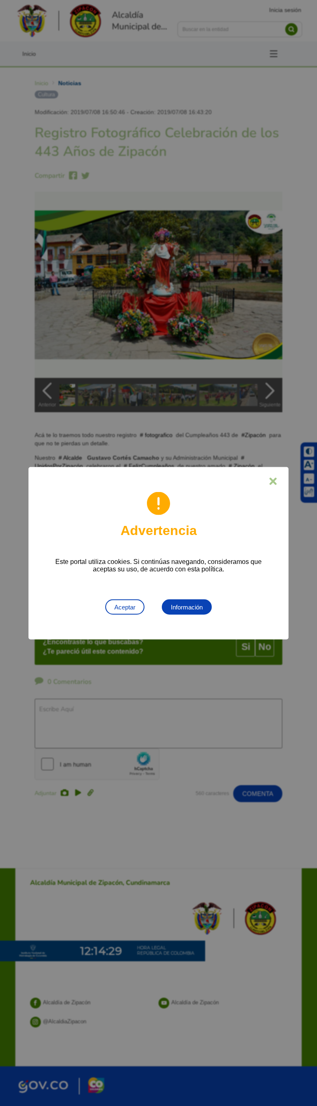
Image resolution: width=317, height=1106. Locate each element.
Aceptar (124, 606)
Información (187, 606)
